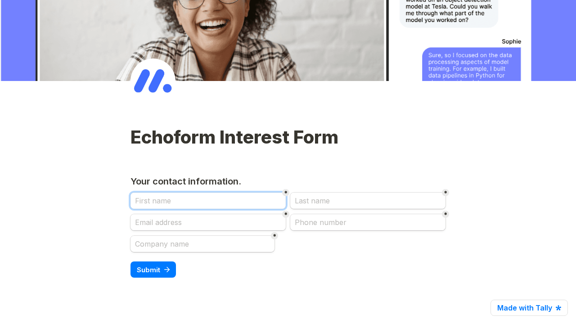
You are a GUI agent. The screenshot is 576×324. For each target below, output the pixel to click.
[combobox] (368, 222)
